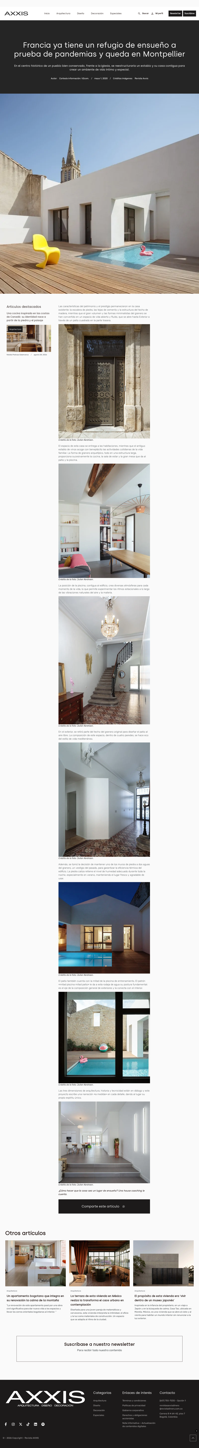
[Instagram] (15, 1426)
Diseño (80, 13)
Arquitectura (63, 13)
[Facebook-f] (7, 1426)
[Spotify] (44, 1426)
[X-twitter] (22, 1426)
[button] (124, 1206)
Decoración (97, 13)
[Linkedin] (37, 1426)
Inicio (47, 13)
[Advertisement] (177, 345)
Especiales (116, 13)
